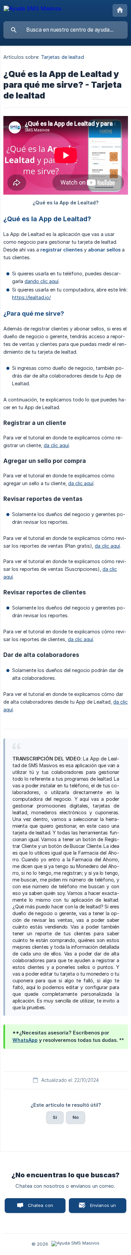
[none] (32, 9)
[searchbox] (65, 30)
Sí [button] (55, 1117)
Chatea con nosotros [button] (39, 1208)
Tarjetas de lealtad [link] (62, 57)
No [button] (76, 1117)
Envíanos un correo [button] (103, 1208)
